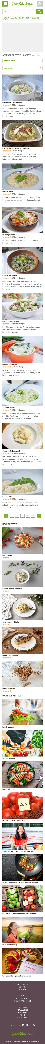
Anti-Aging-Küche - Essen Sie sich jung (18, 851)
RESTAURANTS (22, 1018)
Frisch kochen (8, 727)
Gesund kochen (8, 758)
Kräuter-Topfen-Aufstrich (12, 589)
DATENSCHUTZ (22, 998)
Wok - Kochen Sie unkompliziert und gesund (20, 882)
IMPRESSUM (22, 984)
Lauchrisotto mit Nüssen (12, 103)
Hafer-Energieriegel (10, 655)
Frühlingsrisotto (8, 235)
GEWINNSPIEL (22, 1012)
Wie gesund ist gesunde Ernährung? (16, 976)
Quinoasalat (7, 555)
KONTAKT (23, 987)
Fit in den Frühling (9, 945)
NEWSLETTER (22, 1010)
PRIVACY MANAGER (22, 1001)
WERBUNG (22, 1007)
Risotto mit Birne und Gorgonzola (15, 148)
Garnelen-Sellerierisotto (11, 451)
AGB (22, 996)
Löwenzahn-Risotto (10, 364)
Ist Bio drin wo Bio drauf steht (14, 820)
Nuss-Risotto (7, 192)
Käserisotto (7, 497)
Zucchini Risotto (8, 408)
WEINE (22, 1015)
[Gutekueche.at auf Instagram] (23, 1025)
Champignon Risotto (10, 321)
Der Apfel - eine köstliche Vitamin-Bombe (19, 914)
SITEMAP (22, 989)
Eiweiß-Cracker (8, 689)
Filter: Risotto (22, 61)
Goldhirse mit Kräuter (10, 622)
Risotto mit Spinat (9, 276)
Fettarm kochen (8, 789)
